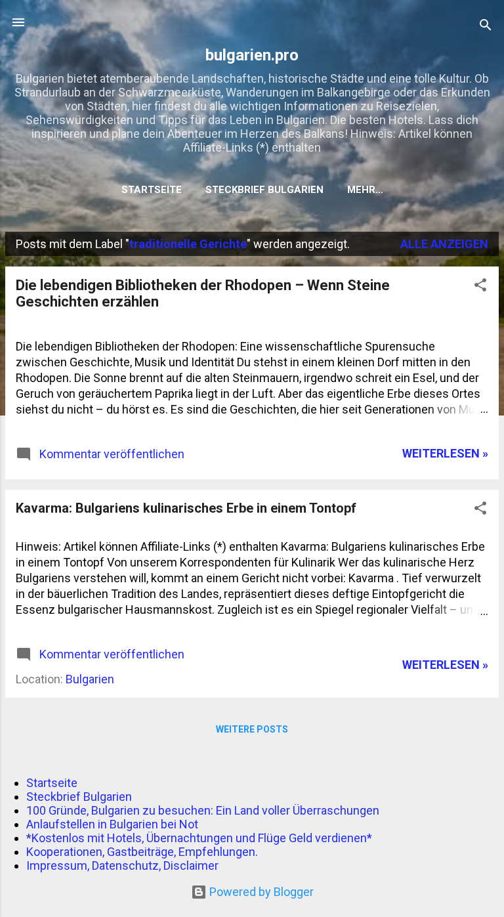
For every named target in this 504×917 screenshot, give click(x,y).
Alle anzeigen (444, 244)
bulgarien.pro (252, 55)
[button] (480, 287)
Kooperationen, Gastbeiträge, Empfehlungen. (142, 852)
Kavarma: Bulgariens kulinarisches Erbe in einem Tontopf (186, 508)
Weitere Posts (252, 729)
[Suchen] (486, 27)
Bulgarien (90, 679)
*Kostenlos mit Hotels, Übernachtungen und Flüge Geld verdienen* (199, 838)
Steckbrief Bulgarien (264, 190)
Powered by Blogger (260, 892)
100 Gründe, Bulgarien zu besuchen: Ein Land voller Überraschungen (202, 810)
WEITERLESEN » (445, 453)
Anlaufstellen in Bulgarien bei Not (112, 824)
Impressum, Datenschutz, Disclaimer (122, 865)
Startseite (151, 190)
